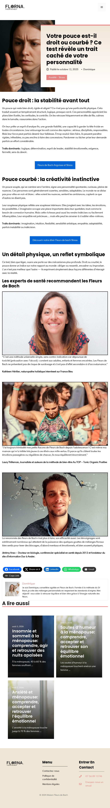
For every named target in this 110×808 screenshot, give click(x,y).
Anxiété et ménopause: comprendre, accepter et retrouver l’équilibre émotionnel (25, 706)
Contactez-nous (50, 771)
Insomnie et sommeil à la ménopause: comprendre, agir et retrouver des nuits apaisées (30, 643)
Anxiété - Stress (57, 77)
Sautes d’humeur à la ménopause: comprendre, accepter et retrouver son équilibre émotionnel (78, 642)
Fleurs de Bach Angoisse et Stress (55, 165)
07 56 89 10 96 (94, 776)
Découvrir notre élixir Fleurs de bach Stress (55, 240)
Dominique (89, 69)
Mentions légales (50, 784)
